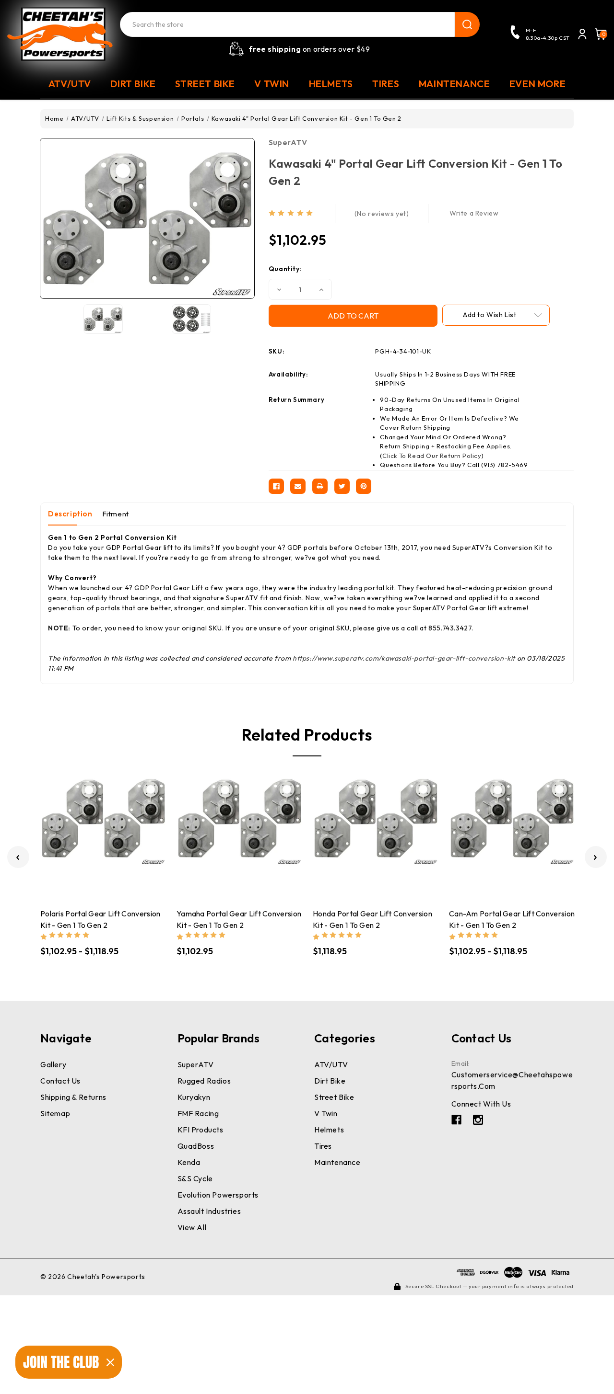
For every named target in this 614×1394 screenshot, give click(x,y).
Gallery (53, 1064)
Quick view (74, 829)
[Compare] (94, 829)
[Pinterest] (363, 486)
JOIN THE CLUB (61, 1362)
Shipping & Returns (73, 1097)
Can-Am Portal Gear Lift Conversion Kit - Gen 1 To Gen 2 (512, 919)
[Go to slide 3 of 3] (18, 857)
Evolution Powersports (218, 1195)
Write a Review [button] (473, 213)
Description (70, 513)
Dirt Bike (329, 1080)
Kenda (189, 1162)
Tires (323, 1146)
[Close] (110, 1362)
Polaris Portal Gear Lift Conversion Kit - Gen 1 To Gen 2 (100, 919)
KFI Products (200, 1129)
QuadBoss (195, 1146)
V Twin (326, 1113)
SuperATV (288, 142)
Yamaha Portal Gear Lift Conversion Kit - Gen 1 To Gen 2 (239, 919)
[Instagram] (478, 1120)
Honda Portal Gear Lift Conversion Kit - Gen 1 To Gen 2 (372, 919)
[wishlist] (132, 829)
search (467, 24)
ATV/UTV (331, 1064)
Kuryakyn (194, 1097)
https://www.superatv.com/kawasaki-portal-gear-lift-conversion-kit (404, 658)
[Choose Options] (112, 829)
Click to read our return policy (432, 455)
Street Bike (334, 1097)
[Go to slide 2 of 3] (596, 857)
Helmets (329, 1129)
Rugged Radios (204, 1080)
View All (192, 1227)
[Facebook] (276, 486)
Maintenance (337, 1162)
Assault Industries (209, 1211)
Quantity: (285, 268)
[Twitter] (342, 486)
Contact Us (60, 1080)
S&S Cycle (195, 1178)
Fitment (115, 513)
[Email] (298, 486)
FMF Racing (198, 1113)
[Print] (320, 486)
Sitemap (55, 1113)
